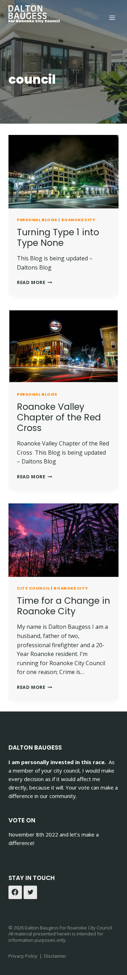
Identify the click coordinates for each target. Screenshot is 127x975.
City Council (33, 588)
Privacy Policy (23, 956)
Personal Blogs (37, 220)
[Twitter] (30, 892)
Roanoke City (78, 220)
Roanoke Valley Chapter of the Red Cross (59, 417)
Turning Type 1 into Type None (58, 237)
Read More (34, 282)
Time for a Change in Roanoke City (63, 606)
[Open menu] (112, 17)
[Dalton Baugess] (34, 14)
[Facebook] (15, 892)
